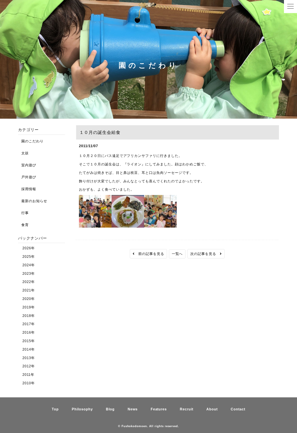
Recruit (186, 409)
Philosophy (82, 409)
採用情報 (27, 189)
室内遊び (27, 165)
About (212, 409)
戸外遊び (27, 177)
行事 (23, 213)
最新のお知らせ (32, 201)
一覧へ (177, 254)
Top (55, 409)
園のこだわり (30, 141)
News (133, 409)
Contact (238, 409)
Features (159, 409)
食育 (23, 225)
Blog (110, 409)
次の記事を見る (205, 254)
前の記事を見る (149, 254)
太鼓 (23, 153)
